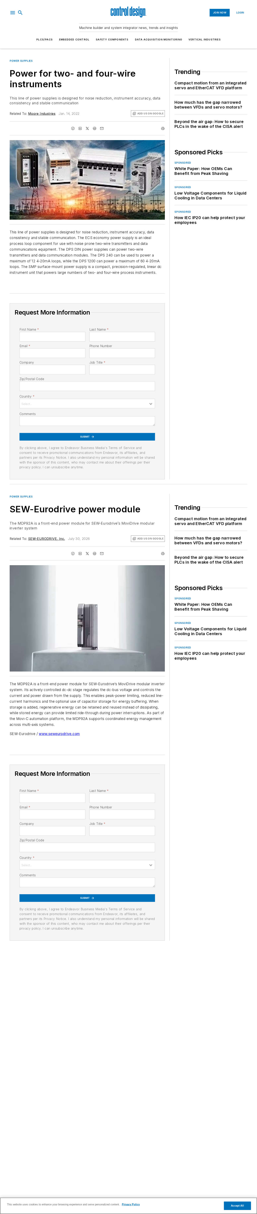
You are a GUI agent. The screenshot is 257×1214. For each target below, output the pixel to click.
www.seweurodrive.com (59, 734)
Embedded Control (74, 39)
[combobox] (87, 403)
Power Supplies (21, 60)
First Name (29, 329)
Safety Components (112, 39)
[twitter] (87, 128)
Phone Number (100, 346)
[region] (128, 1206)
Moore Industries (41, 114)
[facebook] (73, 128)
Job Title (97, 362)
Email (24, 346)
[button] (13, 13)
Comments (27, 414)
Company (26, 362)
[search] (20, 13)
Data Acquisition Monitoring (158, 39)
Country (27, 396)
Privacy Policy (131, 1204)
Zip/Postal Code (31, 379)
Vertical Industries (205, 39)
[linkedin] (80, 128)
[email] (102, 128)
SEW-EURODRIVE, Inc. (46, 539)
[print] (163, 128)
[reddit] (95, 128)
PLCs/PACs (44, 39)
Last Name (99, 329)
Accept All (237, 1205)
